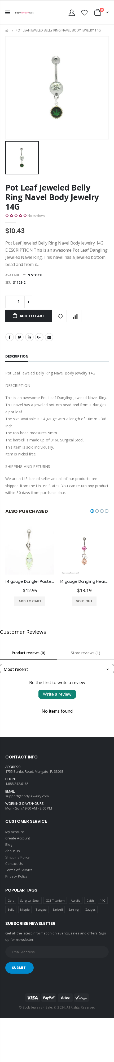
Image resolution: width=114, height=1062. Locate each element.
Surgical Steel (30, 900)
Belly (10, 909)
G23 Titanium (55, 900)
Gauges (90, 909)
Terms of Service (19, 869)
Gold (10, 900)
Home (7, 30)
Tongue (41, 909)
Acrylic (75, 900)
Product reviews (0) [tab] (28, 652)
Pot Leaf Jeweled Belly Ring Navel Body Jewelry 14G (52, 197)
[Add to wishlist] (60, 316)
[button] (16, 215)
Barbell (57, 909)
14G (103, 900)
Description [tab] (16, 356)
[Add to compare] (75, 316)
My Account (14, 831)
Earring (74, 909)
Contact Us (14, 863)
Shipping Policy (17, 857)
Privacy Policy (16, 876)
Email (49, 337)
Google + (39, 337)
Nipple (24, 909)
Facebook (9, 337)
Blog (8, 844)
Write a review (57, 694)
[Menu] (7, 12)
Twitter (19, 337)
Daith (90, 900)
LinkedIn (29, 337)
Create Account (17, 838)
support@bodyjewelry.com (27, 796)
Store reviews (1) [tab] (85, 652)
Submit (19, 967)
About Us (12, 850)
